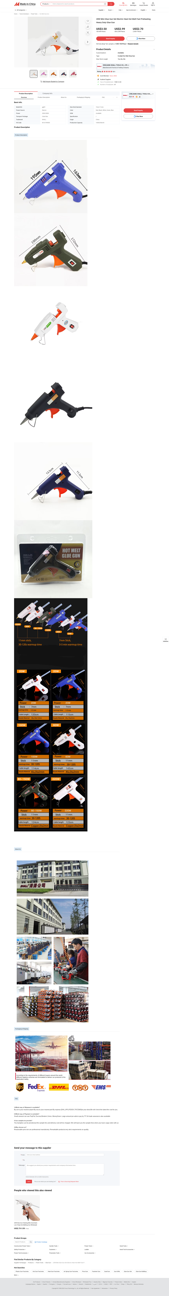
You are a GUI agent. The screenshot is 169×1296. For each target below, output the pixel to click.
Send (28, 1181)
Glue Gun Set (128, 1271)
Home (15, 14)
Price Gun (85, 1271)
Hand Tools (123, 1246)
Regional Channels (108, 1282)
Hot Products (36, 1282)
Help (120, 10)
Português (52, 1284)
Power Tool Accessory (20, 1253)
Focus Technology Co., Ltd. (72, 1288)
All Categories (21, 10)
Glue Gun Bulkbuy (141, 1271)
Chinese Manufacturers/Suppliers (61, 1282)
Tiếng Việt (129, 1284)
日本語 (106, 1284)
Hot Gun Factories (38, 1271)
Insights (134, 1282)
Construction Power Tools (22, 1246)
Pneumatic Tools (54, 1253)
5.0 (130, 97)
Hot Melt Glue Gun (44, 14)
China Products (46, 1282)
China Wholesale (76, 1282)
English (39, 1284)
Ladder (86, 1249)
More (16, 1275)
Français (59, 1284)
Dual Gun (107, 1271)
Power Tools (34, 14)
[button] (113, 97)
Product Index (118, 1282)
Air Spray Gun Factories (71, 1271)
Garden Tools (53, 1246)
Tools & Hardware (24, 14)
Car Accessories (89, 1253)
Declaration (105, 1288)
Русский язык (67, 1284)
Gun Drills (117, 1271)
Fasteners (52, 1249)
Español (45, 1284)
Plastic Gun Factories (22, 1271)
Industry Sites (97, 1282)
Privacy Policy (113, 1288)
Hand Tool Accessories (126, 1249)
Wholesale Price (87, 1282)
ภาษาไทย (116, 1284)
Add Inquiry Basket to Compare (53, 81)
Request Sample (133, 44)
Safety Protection (19, 1249)
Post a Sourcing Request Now (68, 1181)
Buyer (110, 10)
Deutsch (81, 1284)
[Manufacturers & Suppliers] (24, 4)
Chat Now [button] (142, 38)
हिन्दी (111, 1284)
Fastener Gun (96, 1271)
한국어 (100, 1284)
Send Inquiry (110, 38)
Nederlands (88, 1284)
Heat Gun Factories (54, 1271)
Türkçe (122, 1284)
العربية (95, 1284)
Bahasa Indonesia (138, 1284)
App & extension (131, 10)
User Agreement (95, 1288)
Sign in (153, 5)
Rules (153, 10)
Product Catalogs (41, 1242)
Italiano (75, 1284)
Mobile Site (127, 1282)
